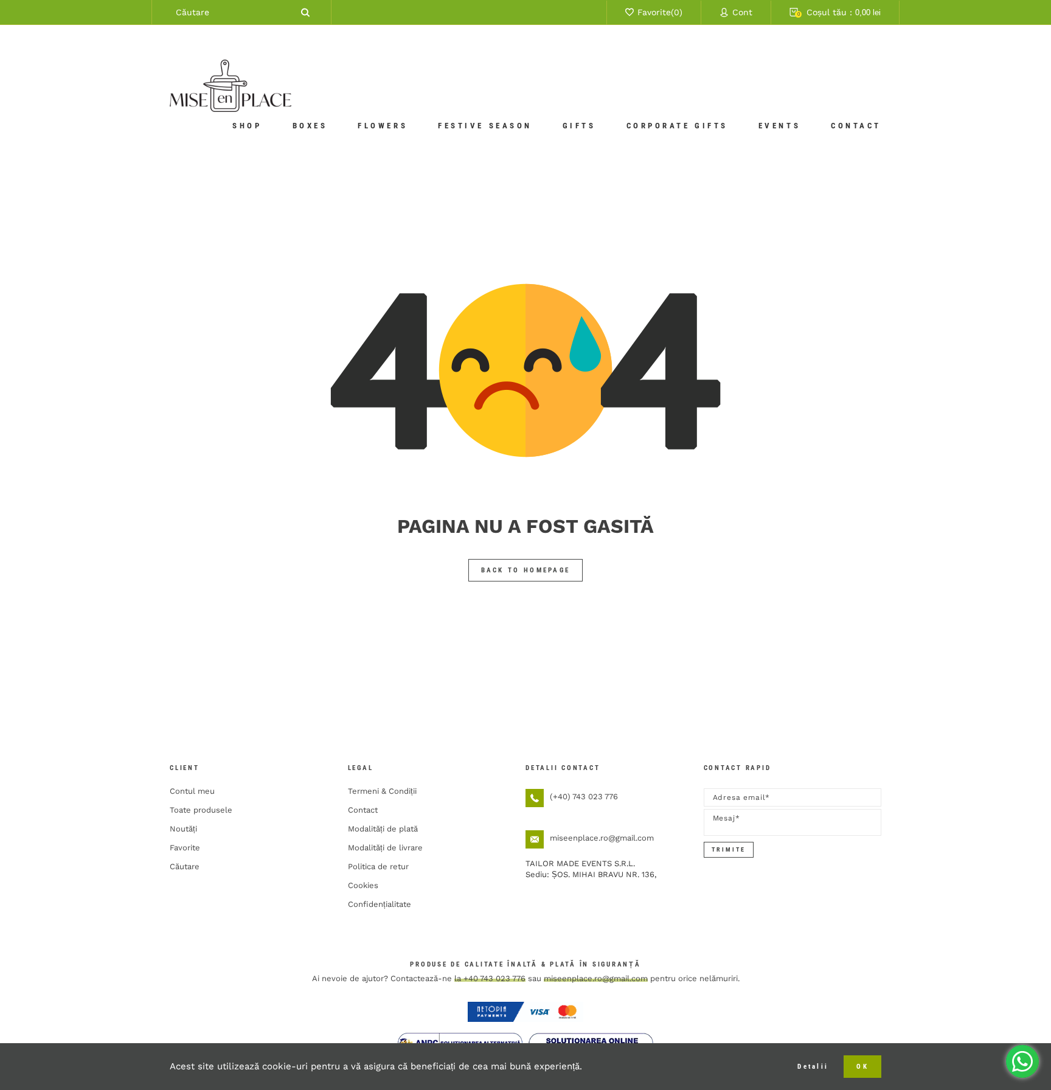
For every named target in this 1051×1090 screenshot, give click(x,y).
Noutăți (183, 828)
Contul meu (192, 791)
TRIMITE (729, 849)
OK (862, 1067)
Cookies (363, 885)
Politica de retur (378, 866)
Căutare (184, 866)
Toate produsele (201, 809)
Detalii (812, 1066)
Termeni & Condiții (382, 791)
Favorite (185, 847)
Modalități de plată (383, 828)
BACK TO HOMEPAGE (526, 570)
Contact (363, 809)
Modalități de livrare (385, 847)
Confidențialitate (379, 904)
